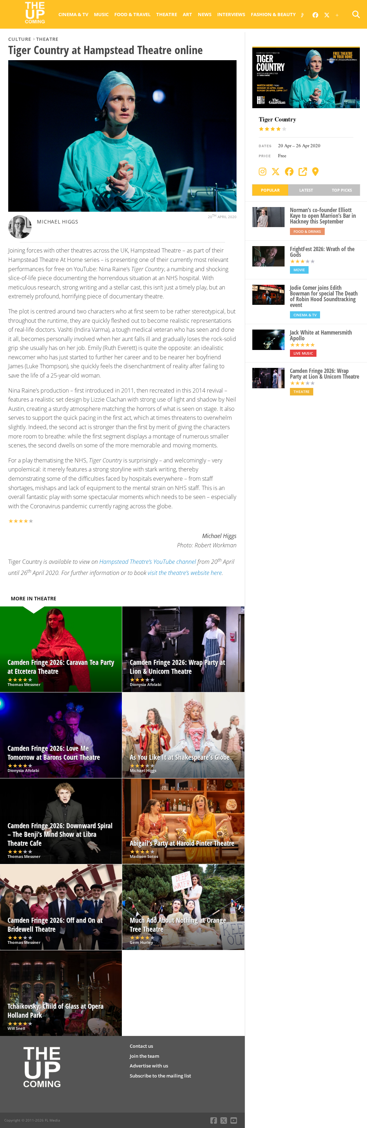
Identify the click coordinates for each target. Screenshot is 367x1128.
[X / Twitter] (275, 171)
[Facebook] (289, 171)
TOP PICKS (342, 190)
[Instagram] (262, 171)
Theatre (166, 14)
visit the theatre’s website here (185, 573)
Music (101, 14)
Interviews (231, 14)
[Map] (315, 171)
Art (187, 14)
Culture (19, 39)
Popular (270, 190)
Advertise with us (149, 1065)
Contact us (141, 1046)
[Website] (303, 171)
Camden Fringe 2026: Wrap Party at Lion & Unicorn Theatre (324, 373)
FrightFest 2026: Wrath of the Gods (322, 252)
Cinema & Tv (73, 14)
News (204, 14)
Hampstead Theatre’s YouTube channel (147, 562)
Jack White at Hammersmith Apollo (321, 335)
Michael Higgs (57, 221)
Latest (306, 190)
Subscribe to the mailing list (160, 1075)
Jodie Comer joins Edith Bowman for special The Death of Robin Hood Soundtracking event (324, 296)
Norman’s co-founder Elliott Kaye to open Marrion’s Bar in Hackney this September (323, 215)
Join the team (144, 1056)
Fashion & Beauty (273, 14)
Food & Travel (132, 14)
